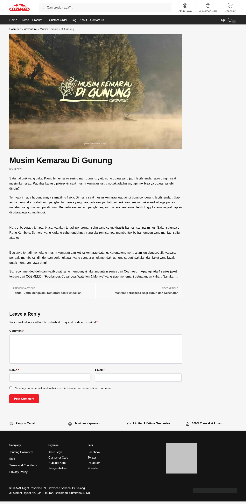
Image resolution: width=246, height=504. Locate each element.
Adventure (30, 29)
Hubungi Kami (57, 462)
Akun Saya (185, 10)
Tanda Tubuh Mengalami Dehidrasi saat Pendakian (47, 292)
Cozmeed (15, 29)
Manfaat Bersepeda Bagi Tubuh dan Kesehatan (146, 292)
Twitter (92, 457)
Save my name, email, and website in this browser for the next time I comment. (63, 388)
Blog (12, 458)
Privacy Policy (18, 472)
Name (14, 370)
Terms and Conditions (23, 465)
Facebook (94, 452)
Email (100, 370)
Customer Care (208, 10)
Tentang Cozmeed (20, 452)
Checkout (230, 10)
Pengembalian (57, 468)
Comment (17, 330)
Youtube (93, 468)
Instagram (94, 462)
